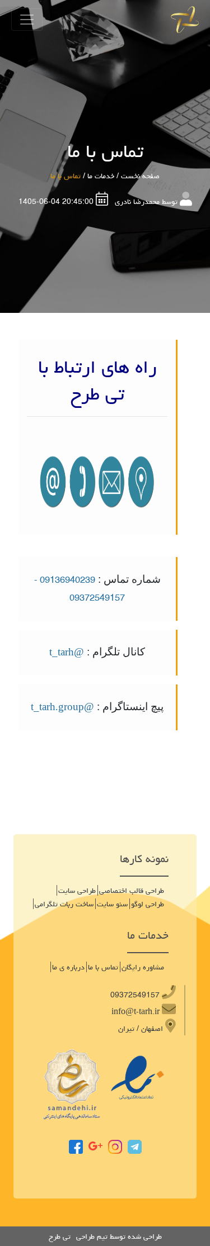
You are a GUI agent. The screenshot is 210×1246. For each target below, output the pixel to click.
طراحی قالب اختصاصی (131, 890)
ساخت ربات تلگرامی (64, 904)
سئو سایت (112, 904)
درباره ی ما (68, 967)
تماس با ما (103, 967)
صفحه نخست (140, 176)
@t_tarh (66, 652)
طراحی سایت (77, 890)
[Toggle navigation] (27, 19)
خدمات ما (100, 176)
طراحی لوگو (147, 904)
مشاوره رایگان (143, 967)
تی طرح (60, 1236)
